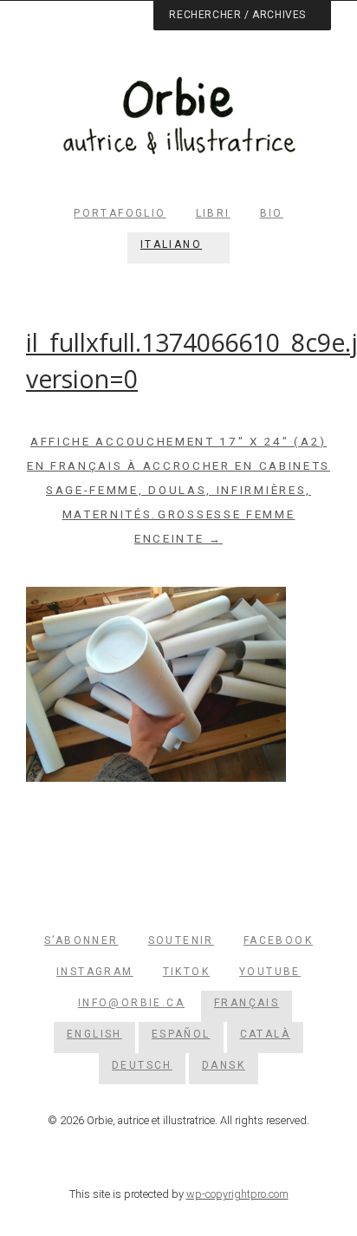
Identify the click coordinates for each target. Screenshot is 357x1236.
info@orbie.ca (131, 1003)
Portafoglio (120, 213)
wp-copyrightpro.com (237, 1193)
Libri (213, 213)
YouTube (270, 972)
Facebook (278, 940)
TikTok (186, 972)
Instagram (94, 972)
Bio (271, 213)
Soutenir (181, 940)
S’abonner (81, 940)
